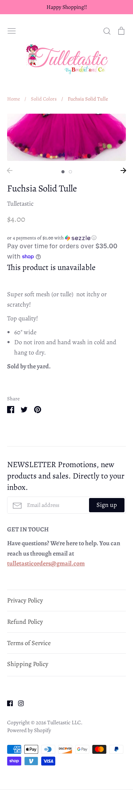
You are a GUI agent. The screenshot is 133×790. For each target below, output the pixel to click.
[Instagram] (18, 702)
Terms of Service (29, 643)
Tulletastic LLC (64, 722)
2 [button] (70, 171)
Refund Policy (25, 621)
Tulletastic (20, 203)
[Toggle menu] (11, 30)
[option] (66, 137)
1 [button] (63, 171)
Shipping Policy (27, 664)
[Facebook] (7, 702)
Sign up (106, 504)
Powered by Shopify (29, 730)
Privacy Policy (25, 600)
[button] (66, 237)
